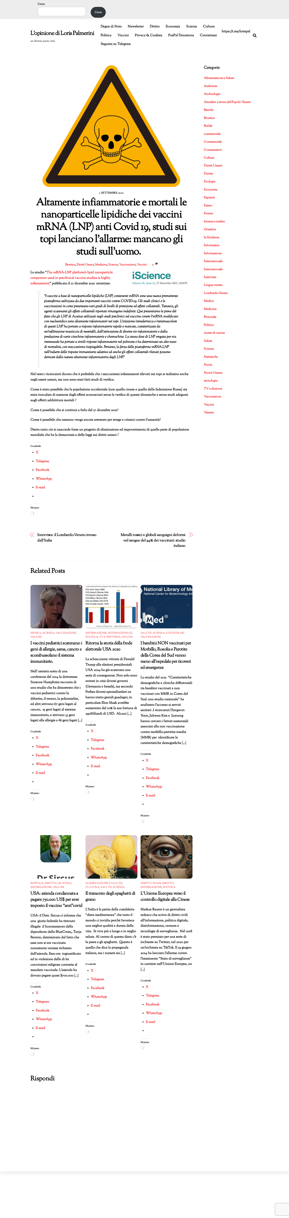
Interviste (210, 277)
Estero (208, 205)
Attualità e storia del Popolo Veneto (227, 102)
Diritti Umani (85, 264)
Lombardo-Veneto (216, 293)
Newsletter (136, 26)
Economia (173, 26)
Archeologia (212, 94)
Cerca (41, 4)
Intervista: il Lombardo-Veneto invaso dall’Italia (66, 537)
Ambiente (210, 86)
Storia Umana (213, 373)
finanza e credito (214, 221)
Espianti (209, 197)
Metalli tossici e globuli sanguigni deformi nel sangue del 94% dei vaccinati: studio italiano (153, 540)
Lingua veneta (213, 285)
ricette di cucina (214, 333)
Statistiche (175, 633)
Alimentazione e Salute (104, 883)
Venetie (209, 412)
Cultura (209, 26)
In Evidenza (211, 237)
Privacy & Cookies (148, 35)
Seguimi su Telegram (116, 44)
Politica (106, 35)
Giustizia (64, 883)
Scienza (191, 26)
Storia (208, 365)
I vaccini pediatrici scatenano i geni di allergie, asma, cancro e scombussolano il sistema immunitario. (56, 652)
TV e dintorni (110, 637)
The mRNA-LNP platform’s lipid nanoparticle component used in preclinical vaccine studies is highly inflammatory (71, 278)
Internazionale (120, 633)
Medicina (101, 264)
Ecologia (209, 181)
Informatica (211, 245)
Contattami (208, 35)
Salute (146, 633)
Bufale (208, 126)
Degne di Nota (111, 26)
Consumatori (213, 150)
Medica (35, 633)
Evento (208, 213)
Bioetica (70, 264)
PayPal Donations (181, 35)
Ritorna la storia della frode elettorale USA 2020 (109, 646)
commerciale (212, 134)
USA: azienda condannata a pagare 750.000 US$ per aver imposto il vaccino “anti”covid (56, 899)
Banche (209, 110)
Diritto (155, 26)
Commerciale (213, 142)
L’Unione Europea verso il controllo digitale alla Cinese (165, 896)
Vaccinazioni (127, 264)
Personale (210, 317)
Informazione (96, 633)
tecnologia (211, 381)
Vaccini (123, 35)
